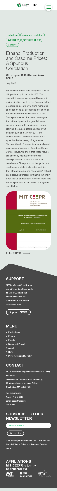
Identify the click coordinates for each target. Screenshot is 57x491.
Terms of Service (39, 444)
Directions (11, 404)
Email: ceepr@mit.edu (16, 401)
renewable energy (32, 40)
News (11, 352)
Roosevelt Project (16, 344)
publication (13, 40)
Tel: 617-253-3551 (14, 393)
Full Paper (13, 253)
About (11, 348)
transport (12, 44)
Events (11, 336)
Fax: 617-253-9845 (14, 397)
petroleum (13, 35)
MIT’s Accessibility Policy (20, 356)
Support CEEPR (18, 312)
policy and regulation (32, 35)
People (11, 340)
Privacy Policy (19, 444)
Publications (14, 332)
